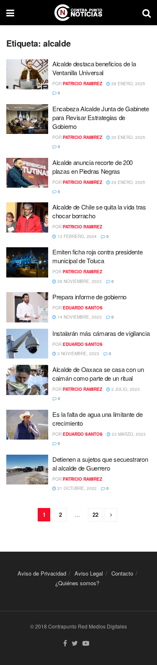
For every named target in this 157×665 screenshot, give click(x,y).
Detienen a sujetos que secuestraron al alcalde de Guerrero (100, 463)
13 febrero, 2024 (76, 236)
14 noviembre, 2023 (79, 317)
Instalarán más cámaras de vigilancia (100, 333)
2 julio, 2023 (125, 389)
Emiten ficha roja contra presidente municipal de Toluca (97, 256)
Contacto (122, 573)
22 (95, 514)
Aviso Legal (89, 573)
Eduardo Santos (83, 308)
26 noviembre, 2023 (79, 281)
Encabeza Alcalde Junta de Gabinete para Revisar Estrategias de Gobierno (100, 117)
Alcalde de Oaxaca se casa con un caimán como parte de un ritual (98, 373)
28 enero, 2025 (127, 83)
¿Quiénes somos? (77, 583)
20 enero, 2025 (127, 137)
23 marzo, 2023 (128, 434)
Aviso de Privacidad (42, 573)
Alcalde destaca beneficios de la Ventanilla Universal (94, 68)
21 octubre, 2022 (76, 488)
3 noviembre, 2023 (77, 353)
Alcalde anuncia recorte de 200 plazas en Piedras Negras (92, 166)
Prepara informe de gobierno (89, 296)
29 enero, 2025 (127, 182)
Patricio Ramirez (82, 83)
